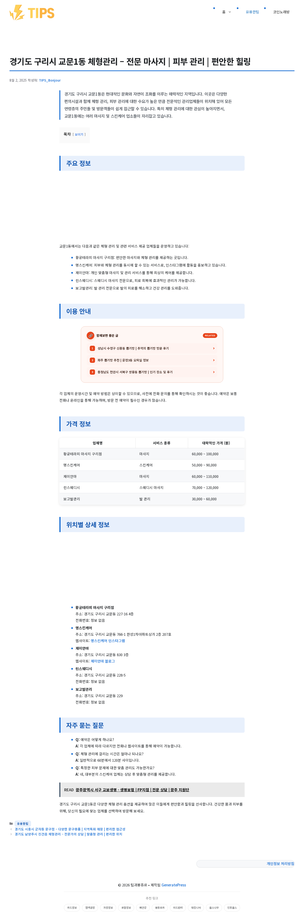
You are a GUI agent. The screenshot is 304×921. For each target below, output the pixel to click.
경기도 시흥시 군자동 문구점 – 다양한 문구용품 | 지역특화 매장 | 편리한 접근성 (70, 829)
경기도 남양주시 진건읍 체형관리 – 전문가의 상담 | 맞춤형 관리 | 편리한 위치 (68, 834)
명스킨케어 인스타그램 (108, 640)
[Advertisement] (152, 208)
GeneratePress (174, 884)
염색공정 (90, 907)
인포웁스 (232, 907)
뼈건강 (143, 907)
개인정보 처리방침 (280, 863)
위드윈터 (178, 907)
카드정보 (72, 907)
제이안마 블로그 (103, 661)
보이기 (79, 134)
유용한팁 (252, 11)
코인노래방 (281, 11)
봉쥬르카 (160, 907)
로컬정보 (126, 907)
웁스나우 (214, 907)
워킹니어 (196, 907)
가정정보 (108, 907)
